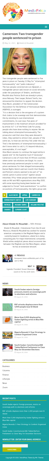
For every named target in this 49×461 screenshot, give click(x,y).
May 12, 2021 (10, 43)
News (5, 283)
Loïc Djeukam (31, 200)
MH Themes (39, 458)
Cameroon (36, 195)
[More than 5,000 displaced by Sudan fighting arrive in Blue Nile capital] (8, 322)
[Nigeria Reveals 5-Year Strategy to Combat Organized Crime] (8, 337)
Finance (6, 375)
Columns (6, 370)
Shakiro (7, 210)
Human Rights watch (12, 200)
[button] (45, 26)
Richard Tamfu (20, 205)
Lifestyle (6, 379)
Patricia (7, 205)
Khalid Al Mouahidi (26, 43)
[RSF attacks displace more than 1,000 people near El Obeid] (8, 309)
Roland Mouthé (37, 205)
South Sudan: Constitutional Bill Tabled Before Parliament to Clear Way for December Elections (29, 347)
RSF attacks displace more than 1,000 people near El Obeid (28, 305)
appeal (24, 195)
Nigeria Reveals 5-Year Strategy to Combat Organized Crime (29, 333)
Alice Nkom (13, 195)
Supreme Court (21, 210)
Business (6, 366)
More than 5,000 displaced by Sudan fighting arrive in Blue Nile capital (28, 319)
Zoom (5, 387)
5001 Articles (35, 224)
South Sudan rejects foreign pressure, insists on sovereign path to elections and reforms (30, 291)
